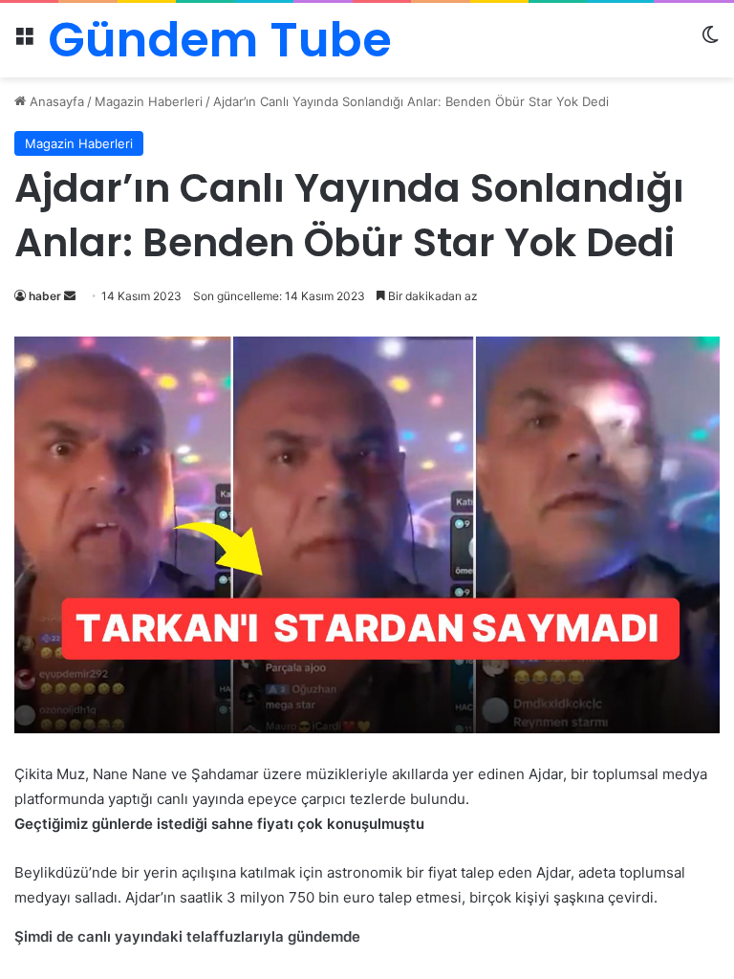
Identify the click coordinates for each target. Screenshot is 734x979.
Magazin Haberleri (149, 101)
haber (45, 296)
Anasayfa (55, 101)
